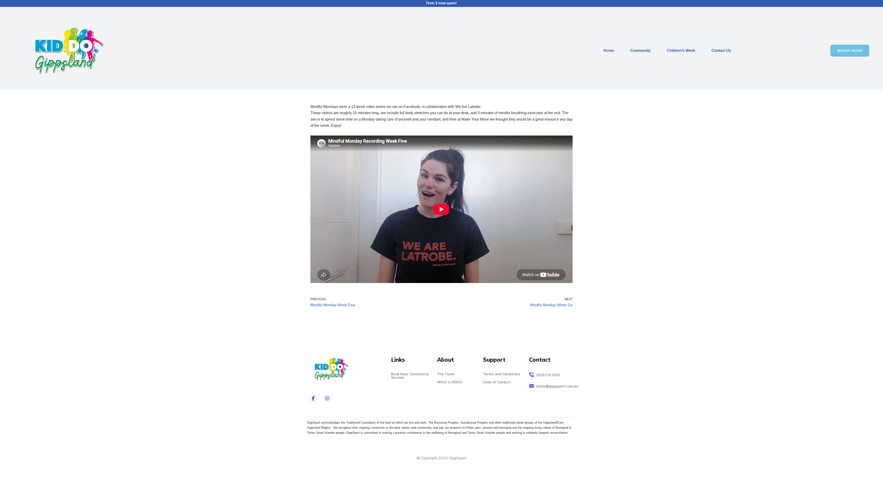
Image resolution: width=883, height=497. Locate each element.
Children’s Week (681, 50)
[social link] (313, 398)
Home (609, 50)
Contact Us (721, 50)
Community (640, 50)
